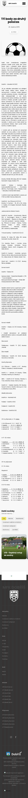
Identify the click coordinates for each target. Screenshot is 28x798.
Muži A (4, 671)
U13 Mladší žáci (6, 699)
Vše (4, 518)
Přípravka (5, 710)
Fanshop (4, 659)
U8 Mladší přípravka (8, 724)
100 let (4, 640)
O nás (4, 644)
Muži (3, 667)
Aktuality (5, 611)
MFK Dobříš (13, 3)
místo (17, 419)
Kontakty (5, 656)
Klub (3, 636)
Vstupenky (5, 647)
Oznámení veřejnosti (9, 526)
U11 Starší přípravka (8, 715)
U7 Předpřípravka (7, 727)
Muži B (4, 674)
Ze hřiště (13, 32)
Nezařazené (19, 518)
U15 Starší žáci (6, 693)
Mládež (4, 683)
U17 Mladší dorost (7, 690)
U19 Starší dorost (7, 687)
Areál (3, 650)
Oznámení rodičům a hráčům (12, 522)
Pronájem (5, 653)
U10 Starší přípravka (8, 718)
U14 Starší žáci (6, 696)
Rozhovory (6, 530)
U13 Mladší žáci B (7, 702)
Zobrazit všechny (8, 513)
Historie (10, 518)
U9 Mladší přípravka (8, 721)
